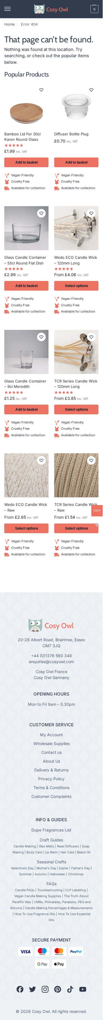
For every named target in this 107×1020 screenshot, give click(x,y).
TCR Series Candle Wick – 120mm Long (75, 384)
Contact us (51, 752)
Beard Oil (83, 852)
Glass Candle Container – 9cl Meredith (25, 384)
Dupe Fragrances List (51, 829)
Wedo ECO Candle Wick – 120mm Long (75, 260)
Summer (25, 874)
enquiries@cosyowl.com (51, 661)
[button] (84, 9)
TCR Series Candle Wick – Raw (75, 507)
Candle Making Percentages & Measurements (59, 908)
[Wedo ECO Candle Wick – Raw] (26, 475)
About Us (51, 761)
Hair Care (67, 852)
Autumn (41, 874)
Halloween (57, 874)
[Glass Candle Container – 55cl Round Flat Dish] (26, 228)
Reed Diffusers (68, 846)
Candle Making (24, 846)
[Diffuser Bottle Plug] (76, 105)
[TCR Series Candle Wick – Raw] (76, 475)
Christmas (76, 874)
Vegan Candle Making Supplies (37, 896)
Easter (63, 868)
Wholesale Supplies (51, 743)
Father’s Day (80, 868)
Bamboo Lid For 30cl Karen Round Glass (22, 137)
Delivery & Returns (51, 769)
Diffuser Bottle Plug (71, 134)
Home (9, 24)
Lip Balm (51, 852)
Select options (76, 286)
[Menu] (12, 9)
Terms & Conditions (51, 787)
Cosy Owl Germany (51, 677)
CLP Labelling (75, 890)
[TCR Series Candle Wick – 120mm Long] (76, 352)
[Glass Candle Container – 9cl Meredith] (26, 352)
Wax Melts (46, 846)
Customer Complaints (51, 796)
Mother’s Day (46, 868)
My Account (51, 734)
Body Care (34, 852)
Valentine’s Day (22, 868)
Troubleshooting (49, 890)
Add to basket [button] (26, 162)
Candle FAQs (25, 890)
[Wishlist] (41, 90)
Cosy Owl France (51, 671)
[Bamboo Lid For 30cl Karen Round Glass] (26, 105)
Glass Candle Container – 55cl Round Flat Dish (25, 260)
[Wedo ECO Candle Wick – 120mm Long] (76, 228)
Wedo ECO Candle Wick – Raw (25, 507)
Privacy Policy (51, 778)
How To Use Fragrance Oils (35, 914)
